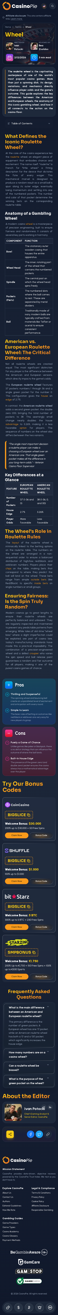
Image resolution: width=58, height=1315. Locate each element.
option (23, 427)
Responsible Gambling (42, 1210)
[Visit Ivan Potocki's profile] (13, 1112)
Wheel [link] (28, 27)
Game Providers (10, 1223)
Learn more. (17, 19)
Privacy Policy (38, 1197)
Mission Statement (13, 1169)
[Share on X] (39, 1134)
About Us (6, 1192)
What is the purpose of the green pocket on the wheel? (26, 1081)
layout (15, 542)
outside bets (38, 579)
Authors (6, 1201)
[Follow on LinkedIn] (50, 1107)
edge (9, 399)
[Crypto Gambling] (29, 1307)
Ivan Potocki (34, 1108)
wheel (29, 223)
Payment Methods (11, 1240)
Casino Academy (10, 1231)
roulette (14, 156)
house (44, 395)
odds (30, 89)
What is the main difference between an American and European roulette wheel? (26, 1012)
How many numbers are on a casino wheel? (27, 1054)
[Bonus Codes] (18, 1307)
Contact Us (7, 1197)
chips (8, 568)
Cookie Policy (38, 1201)
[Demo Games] (39, 1307)
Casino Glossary (10, 1236)
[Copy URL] (48, 1134)
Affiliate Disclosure (40, 1205)
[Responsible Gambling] (50, 1307)
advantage (12, 424)
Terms (18, 27)
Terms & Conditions (41, 1192)
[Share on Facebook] (30, 1134)
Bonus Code (41, 835)
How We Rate (8, 1210)
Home (8, 27)
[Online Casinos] (8, 1307)
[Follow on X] (44, 1107)
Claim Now (16, 835)
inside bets (41, 583)
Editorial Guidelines (11, 1205)
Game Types (8, 1227)
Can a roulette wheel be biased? (24, 1068)
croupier (34, 653)
